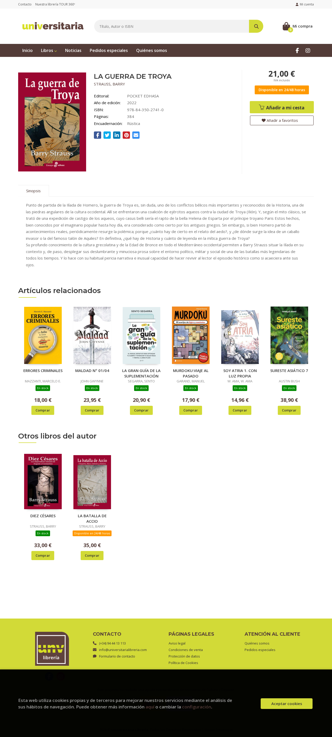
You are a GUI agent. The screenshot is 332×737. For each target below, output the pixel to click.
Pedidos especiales (260, 649)
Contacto (25, 4)
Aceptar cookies (286, 703)
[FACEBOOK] (297, 50)
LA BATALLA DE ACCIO (92, 518)
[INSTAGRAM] (307, 50)
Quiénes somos (257, 643)
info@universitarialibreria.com (123, 649)
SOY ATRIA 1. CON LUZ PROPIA (240, 373)
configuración (196, 707)
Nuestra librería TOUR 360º (55, 4)
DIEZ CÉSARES (43, 515)
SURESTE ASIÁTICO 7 (289, 370)
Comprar (43, 410)
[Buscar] (256, 26)
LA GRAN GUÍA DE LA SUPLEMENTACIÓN (141, 373)
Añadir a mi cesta (285, 108)
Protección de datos (184, 656)
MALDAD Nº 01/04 (92, 370)
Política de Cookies (183, 662)
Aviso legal (177, 643)
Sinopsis (33, 190)
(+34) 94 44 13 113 (112, 643)
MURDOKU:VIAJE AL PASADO (191, 373)
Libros (47, 50)
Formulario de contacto (117, 656)
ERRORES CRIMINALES (43, 370)
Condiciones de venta (186, 649)
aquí (150, 707)
